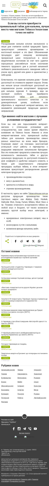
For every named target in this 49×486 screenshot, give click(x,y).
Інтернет (21, 386)
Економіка (5, 390)
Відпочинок (22, 378)
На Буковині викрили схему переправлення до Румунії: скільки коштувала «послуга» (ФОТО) (22, 311)
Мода (36, 390)
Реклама (4, 402)
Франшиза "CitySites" (8, 422)
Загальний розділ (8, 370)
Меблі (20, 382)
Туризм (4, 374)
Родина (36, 394)
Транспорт (38, 374)
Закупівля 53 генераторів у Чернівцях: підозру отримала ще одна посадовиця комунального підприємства (24, 300)
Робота (20, 398)
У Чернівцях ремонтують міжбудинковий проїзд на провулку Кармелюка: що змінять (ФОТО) (20, 334)
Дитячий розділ (40, 398)
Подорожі (5, 398)
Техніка (20, 370)
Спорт (36, 382)
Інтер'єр (21, 390)
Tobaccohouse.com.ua (38, 193)
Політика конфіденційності (10, 479)
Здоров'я (37, 370)
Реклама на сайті (7, 420)
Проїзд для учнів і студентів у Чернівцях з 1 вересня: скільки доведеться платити (21, 268)
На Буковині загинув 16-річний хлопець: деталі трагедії (22, 278)
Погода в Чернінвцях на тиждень (14, 344)
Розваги (37, 378)
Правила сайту (26, 479)
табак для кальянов (34, 97)
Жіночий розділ (7, 386)
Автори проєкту (24, 433)
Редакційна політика (17, 481)
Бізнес (3, 382)
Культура (37, 386)
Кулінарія (4, 394)
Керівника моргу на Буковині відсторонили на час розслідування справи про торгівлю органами (20, 257)
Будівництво (6, 378)
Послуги (21, 394)
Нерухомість (22, 374)
